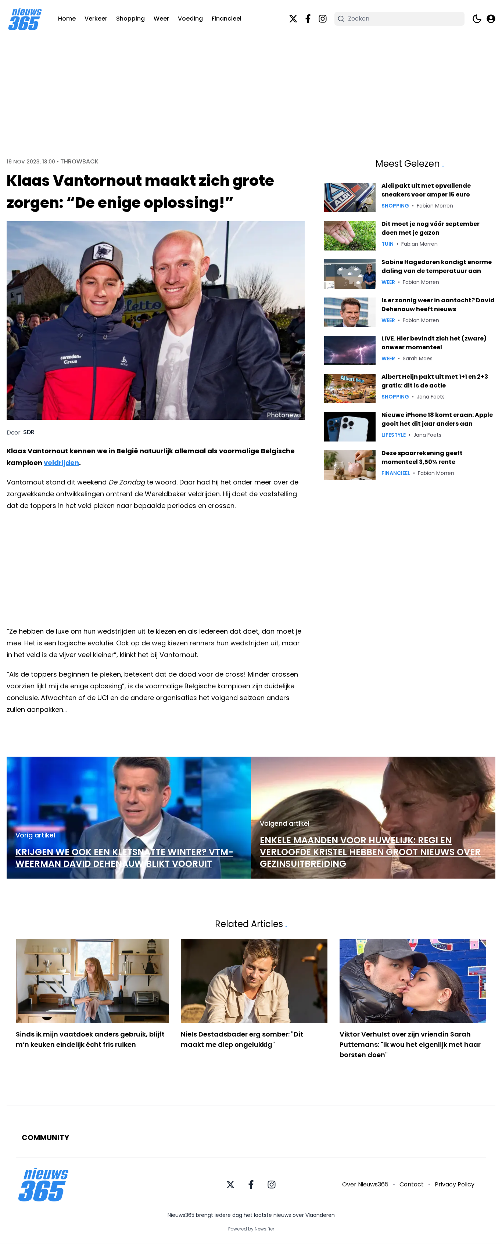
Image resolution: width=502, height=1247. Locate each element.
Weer (161, 18)
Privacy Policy (454, 1184)
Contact (411, 1184)
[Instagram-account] (322, 18)
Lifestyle (393, 435)
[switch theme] (477, 19)
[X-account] (293, 18)
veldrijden (61, 462)
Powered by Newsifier (251, 1229)
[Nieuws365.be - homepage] (25, 19)
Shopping (130, 18)
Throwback (79, 161)
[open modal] (491, 18)
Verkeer (96, 18)
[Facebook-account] (308, 18)
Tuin (387, 244)
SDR (29, 432)
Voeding (190, 18)
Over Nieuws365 (365, 1184)
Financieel (226, 18)
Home (67, 18)
